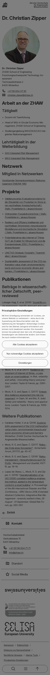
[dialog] (25, 337)
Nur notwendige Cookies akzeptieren (25, 353)
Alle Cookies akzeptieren (25, 344)
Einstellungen (25, 362)
